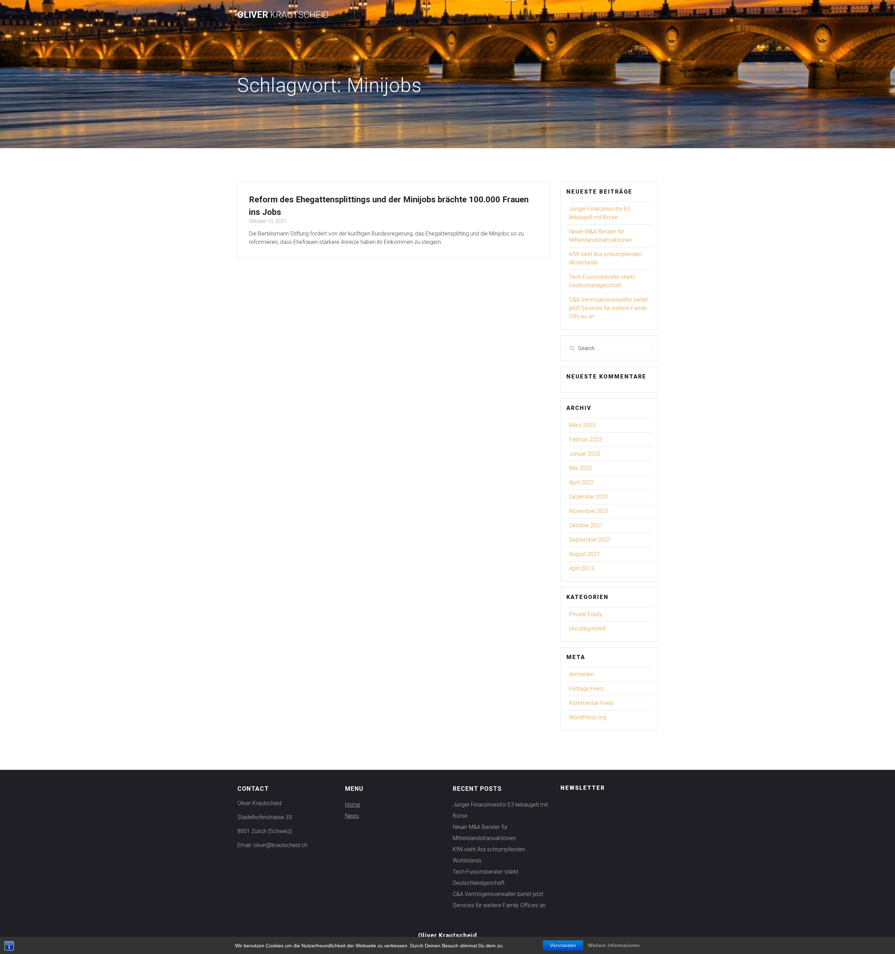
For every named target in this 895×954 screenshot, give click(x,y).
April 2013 (581, 568)
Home (625, 14)
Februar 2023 (585, 439)
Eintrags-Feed (586, 688)
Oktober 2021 (586, 525)
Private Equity (585, 614)
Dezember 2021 (589, 496)
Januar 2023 (584, 453)
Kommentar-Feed (591, 703)
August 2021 (584, 554)
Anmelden (581, 674)
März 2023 (582, 425)
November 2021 (589, 511)
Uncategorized (587, 628)
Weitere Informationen (614, 945)
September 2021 (590, 539)
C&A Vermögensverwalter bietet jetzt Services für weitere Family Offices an (608, 308)
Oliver (283, 15)
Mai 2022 (580, 468)
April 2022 (581, 482)
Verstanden (563, 945)
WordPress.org (587, 717)
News (650, 14)
